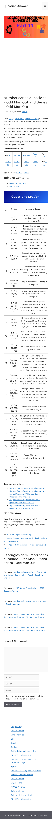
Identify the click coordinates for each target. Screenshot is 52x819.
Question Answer (16, 6)
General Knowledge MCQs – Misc (26, 770)
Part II (26, 173)
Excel (13, 743)
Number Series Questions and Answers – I (27, 488)
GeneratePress (41, 815)
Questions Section (17, 183)
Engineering (16, 726)
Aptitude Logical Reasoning (27, 118)
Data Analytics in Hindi (21, 795)
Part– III (26, 155)
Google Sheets (17, 730)
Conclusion (14, 186)
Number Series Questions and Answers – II (28, 491)
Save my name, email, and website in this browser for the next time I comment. (24, 697)
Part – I (19, 173)
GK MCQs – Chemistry (21, 755)
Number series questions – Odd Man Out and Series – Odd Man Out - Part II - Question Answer (26, 575)
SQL (12, 739)
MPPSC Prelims (18, 787)
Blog (11, 118)
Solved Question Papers (22, 774)
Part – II (17, 155)
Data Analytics (17, 735)
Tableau (14, 747)
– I (10, 155)
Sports (14, 766)
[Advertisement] (26, 67)
